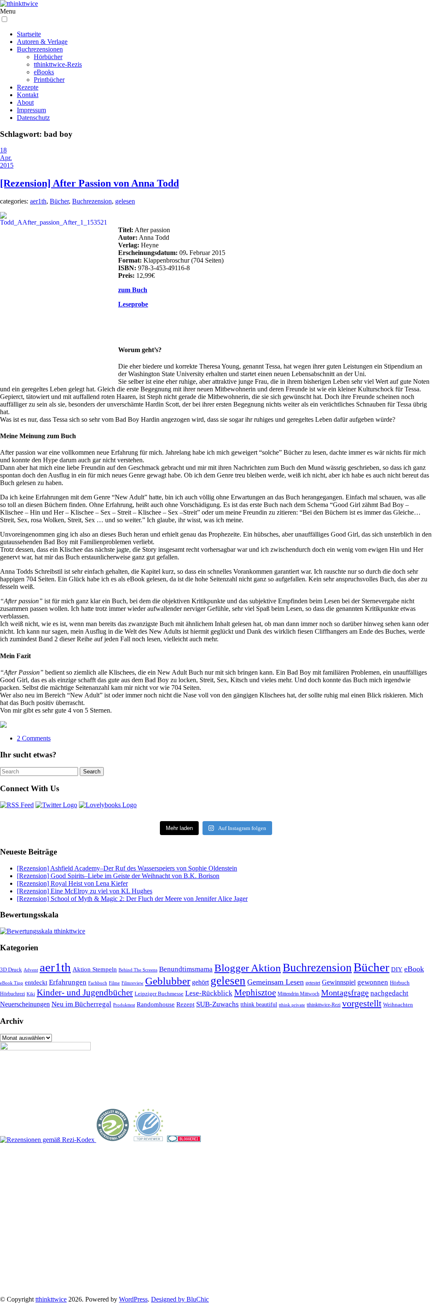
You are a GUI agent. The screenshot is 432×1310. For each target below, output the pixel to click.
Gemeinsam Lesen (275, 982)
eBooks (44, 72)
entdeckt (36, 982)
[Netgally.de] (113, 1139)
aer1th (38, 201)
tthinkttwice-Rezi (323, 1005)
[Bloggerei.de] (184, 1139)
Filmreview (132, 982)
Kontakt (27, 94)
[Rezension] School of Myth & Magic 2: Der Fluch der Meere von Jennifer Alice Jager (132, 898)
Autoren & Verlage (42, 41)
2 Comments (34, 738)
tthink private (292, 1005)
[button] (4, 19)
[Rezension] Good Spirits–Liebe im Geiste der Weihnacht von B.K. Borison (118, 875)
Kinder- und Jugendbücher (85, 992)
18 (3, 150)
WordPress (133, 1299)
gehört (200, 982)
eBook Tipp (11, 982)
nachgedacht (389, 993)
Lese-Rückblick (208, 993)
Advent (31, 970)
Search (91, 771)
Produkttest (124, 1004)
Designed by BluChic (180, 1299)
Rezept (185, 1004)
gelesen (125, 201)
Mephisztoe (255, 992)
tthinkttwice (51, 1299)
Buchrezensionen (40, 49)
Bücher (59, 201)
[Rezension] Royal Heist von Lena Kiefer (72, 883)
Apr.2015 (7, 161)
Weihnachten (398, 1005)
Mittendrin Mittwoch (298, 994)
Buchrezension (92, 201)
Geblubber (167, 981)
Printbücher (49, 79)
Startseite (29, 34)
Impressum (31, 110)
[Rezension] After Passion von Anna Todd (89, 183)
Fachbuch (97, 983)
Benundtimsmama (186, 969)
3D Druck (11, 969)
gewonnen (372, 982)
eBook (414, 969)
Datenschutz (33, 117)
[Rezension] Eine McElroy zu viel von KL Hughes (84, 891)
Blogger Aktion (247, 968)
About (25, 102)
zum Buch (132, 289)
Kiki (31, 993)
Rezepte (27, 87)
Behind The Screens (138, 969)
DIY (396, 969)
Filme (114, 982)
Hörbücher (48, 56)
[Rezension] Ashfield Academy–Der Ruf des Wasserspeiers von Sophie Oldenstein (127, 868)
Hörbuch (400, 982)
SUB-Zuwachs (217, 1004)
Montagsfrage (345, 992)
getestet (312, 983)
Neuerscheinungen (25, 1004)
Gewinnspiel (339, 982)
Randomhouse (156, 1004)
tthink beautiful (258, 1004)
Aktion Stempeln (95, 969)
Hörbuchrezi (12, 994)
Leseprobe (133, 304)
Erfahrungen (67, 982)
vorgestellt (361, 1003)
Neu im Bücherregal (81, 1004)
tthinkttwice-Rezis (58, 64)
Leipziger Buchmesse (159, 993)
